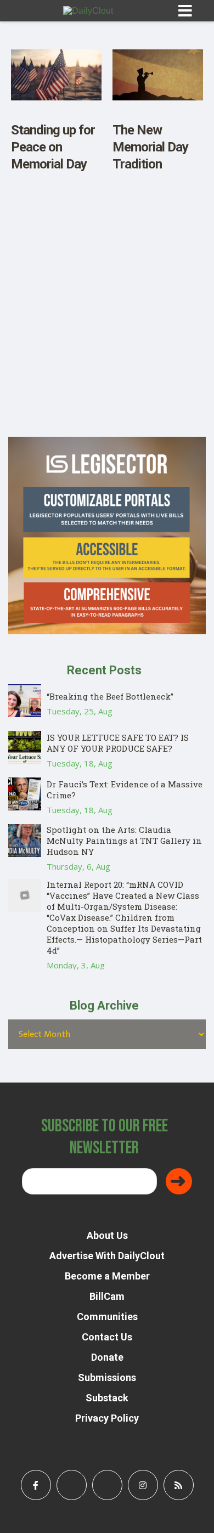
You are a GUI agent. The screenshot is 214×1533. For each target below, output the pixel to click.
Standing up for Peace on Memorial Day (53, 147)
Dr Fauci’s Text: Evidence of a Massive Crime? (124, 790)
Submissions (107, 1377)
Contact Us (107, 1337)
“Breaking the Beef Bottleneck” (110, 696)
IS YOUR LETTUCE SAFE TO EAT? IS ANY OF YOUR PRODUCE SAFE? (118, 743)
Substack (107, 1398)
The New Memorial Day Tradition (150, 147)
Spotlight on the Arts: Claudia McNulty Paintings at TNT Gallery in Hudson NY (124, 840)
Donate (107, 1357)
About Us (107, 1235)
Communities (107, 1316)
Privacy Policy (107, 1418)
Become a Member (107, 1276)
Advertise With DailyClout (107, 1255)
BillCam (107, 1296)
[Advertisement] (107, 330)
